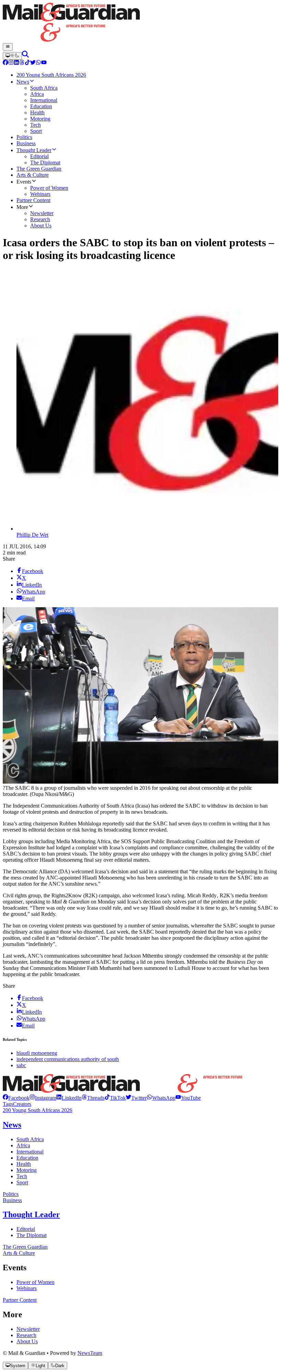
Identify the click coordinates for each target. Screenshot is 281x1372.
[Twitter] (33, 63)
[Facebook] (5, 63)
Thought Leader (31, 1214)
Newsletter (28, 1329)
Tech (21, 1176)
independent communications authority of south (67, 1059)
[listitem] (16, 1098)
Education (27, 1158)
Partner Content (20, 1300)
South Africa (30, 1139)
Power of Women (35, 1282)
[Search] (25, 56)
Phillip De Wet (32, 535)
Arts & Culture (19, 1253)
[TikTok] (27, 63)
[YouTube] (44, 63)
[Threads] (22, 63)
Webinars (26, 1288)
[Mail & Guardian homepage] (140, 23)
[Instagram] (11, 63)
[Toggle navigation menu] (8, 47)
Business (12, 1200)
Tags (8, 1104)
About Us (27, 1341)
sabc (21, 1065)
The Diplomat (31, 1235)
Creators (22, 1104)
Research (26, 1335)
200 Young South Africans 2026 (37, 1110)
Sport (22, 1182)
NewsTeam (89, 1353)
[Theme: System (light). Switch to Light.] (12, 56)
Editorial (25, 1229)
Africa (23, 1145)
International (30, 1152)
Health (23, 1164)
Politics (11, 1194)
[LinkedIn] (16, 63)
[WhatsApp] (38, 63)
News (12, 1124)
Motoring (26, 1170)
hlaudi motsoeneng (36, 1053)
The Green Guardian (25, 1247)
